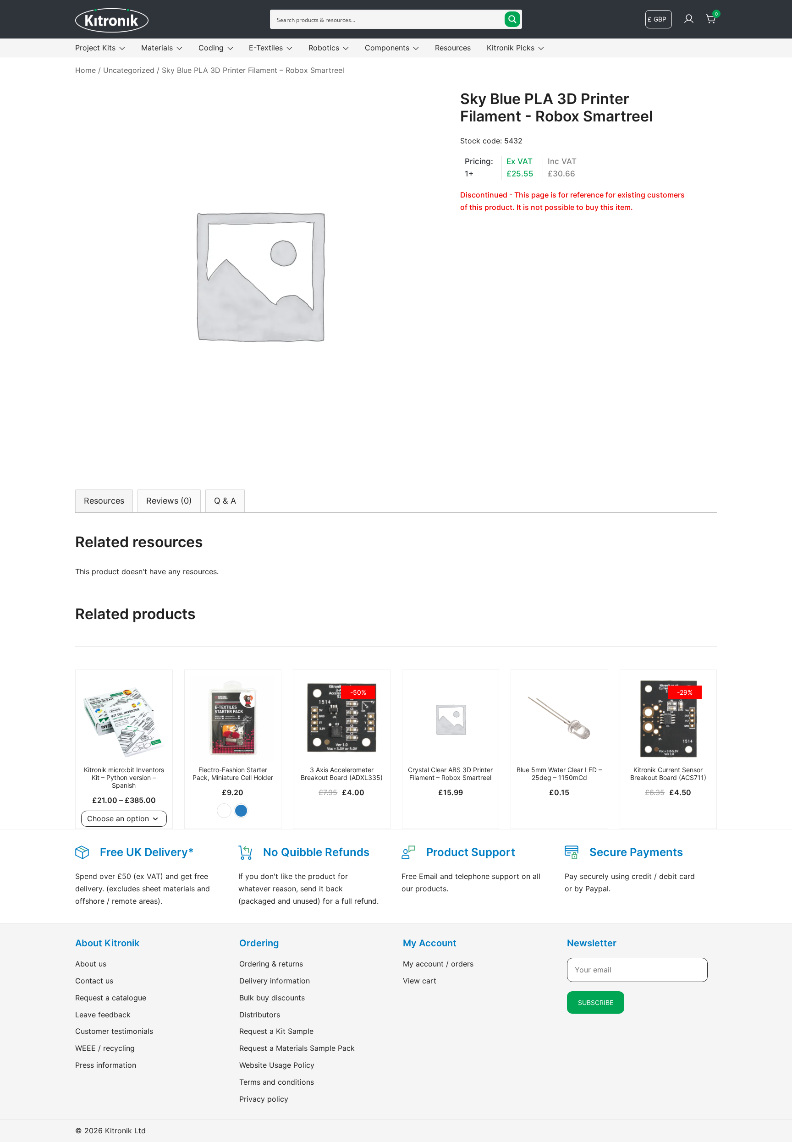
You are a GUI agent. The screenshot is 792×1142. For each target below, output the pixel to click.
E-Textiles (266, 47)
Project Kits (95, 47)
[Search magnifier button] (512, 19)
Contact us (94, 980)
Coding (211, 47)
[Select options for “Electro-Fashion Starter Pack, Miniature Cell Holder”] (233, 745)
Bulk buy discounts (272, 997)
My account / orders (438, 963)
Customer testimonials (114, 1031)
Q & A (225, 500)
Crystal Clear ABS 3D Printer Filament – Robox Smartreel (450, 773)
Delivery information (274, 980)
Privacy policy (263, 1099)
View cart (419, 980)
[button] (224, 810)
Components (387, 47)
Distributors (259, 1014)
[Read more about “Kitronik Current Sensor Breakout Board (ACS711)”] (668, 745)
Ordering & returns (271, 963)
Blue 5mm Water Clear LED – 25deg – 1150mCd (559, 773)
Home (85, 70)
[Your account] (688, 19)
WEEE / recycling (105, 1048)
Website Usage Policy (276, 1065)
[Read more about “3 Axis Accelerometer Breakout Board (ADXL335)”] (341, 745)
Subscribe (595, 1002)
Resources (453, 47)
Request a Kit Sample (276, 1031)
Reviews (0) (169, 500)
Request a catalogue (110, 997)
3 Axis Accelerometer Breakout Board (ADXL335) (342, 773)
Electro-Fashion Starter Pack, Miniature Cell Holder (232, 773)
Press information (105, 1065)
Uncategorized (128, 70)
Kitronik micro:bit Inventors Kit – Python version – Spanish (124, 777)
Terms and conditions (276, 1082)
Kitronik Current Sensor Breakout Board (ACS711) (668, 773)
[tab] (104, 500)
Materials (157, 47)
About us (90, 963)
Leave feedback (103, 1014)
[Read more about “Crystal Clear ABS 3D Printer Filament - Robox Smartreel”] (450, 745)
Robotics (323, 47)
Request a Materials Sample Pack (297, 1048)
